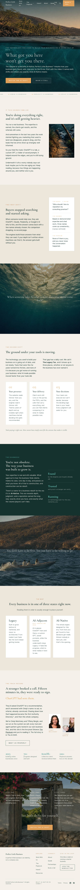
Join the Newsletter (67, 867)
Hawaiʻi (39, 3)
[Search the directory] (60, 3)
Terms (59, 883)
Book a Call (68, 3)
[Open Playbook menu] (33, 3)
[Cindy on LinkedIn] (70, 883)
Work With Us (20, 3)
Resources (39, 873)
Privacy (65, 883)
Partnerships (52, 864)
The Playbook (29, 3)
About (46, 3)
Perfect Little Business (10, 3)
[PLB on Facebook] (74, 883)
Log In (55, 3)
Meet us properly (17, 743)
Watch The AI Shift (18, 80)
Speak (52, 3)
